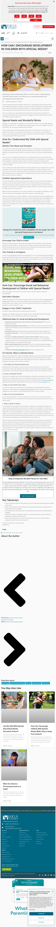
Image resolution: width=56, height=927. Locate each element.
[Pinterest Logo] (51, 875)
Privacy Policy (30, 873)
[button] (2, 38)
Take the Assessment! (28, 496)
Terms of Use (23, 873)
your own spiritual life (42, 382)
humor (47, 406)
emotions (48, 344)
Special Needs (19, 532)
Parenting (7, 42)
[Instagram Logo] (48, 875)
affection (15, 325)
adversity (14, 255)
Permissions (12, 875)
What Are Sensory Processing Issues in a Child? (12, 786)
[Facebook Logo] (39, 875)
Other (36, 20)
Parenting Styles (10, 532)
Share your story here (35, 810)
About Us (4, 830)
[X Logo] (42, 875)
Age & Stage (5, 683)
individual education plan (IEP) (27, 389)
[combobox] (27, 38)
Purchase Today (29, 237)
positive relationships (20, 349)
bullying (31, 115)
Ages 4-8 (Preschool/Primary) (17, 683)
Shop (37, 830)
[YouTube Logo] (45, 875)
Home (2, 42)
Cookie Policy (4, 875)
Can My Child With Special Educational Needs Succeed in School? (13, 728)
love (10, 329)
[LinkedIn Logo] (54, 875)
